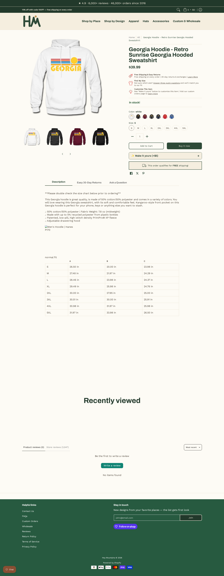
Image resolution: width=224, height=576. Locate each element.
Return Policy (29, 536)
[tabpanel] (112, 252)
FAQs (24, 516)
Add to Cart (146, 146)
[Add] (147, 136)
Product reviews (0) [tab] (33, 447)
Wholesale (27, 526)
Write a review (112, 465)
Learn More (193, 77)
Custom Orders (30, 521)
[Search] (178, 10)
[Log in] (200, 10)
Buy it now (184, 146)
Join (191, 517)
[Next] (108, 80)
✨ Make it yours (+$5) (165, 156)
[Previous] (24, 80)
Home (132, 37)
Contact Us (28, 511)
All (138, 37)
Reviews (26, 531)
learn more (153, 94)
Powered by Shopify (112, 563)
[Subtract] (132, 136)
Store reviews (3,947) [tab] (57, 447)
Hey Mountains (32, 21)
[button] (131, 173)
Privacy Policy (29, 546)
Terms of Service (30, 541)
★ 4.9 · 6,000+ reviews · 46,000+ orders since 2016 (112, 3)
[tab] (58, 183)
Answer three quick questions (166, 83)
